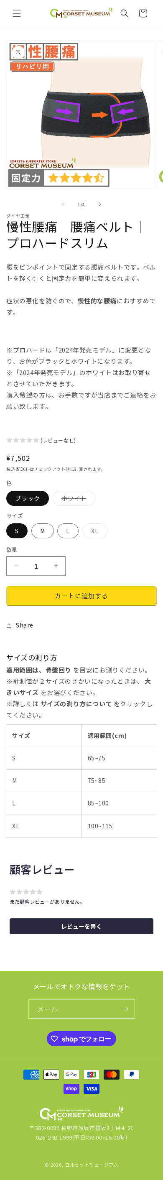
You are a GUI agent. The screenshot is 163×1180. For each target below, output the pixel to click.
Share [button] (24, 625)
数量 (12, 549)
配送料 (23, 469)
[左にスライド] (63, 204)
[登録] (125, 1009)
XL (97, 532)
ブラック (27, 498)
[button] (17, 13)
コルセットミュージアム (91, 1164)
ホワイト (76, 500)
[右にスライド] (100, 204)
